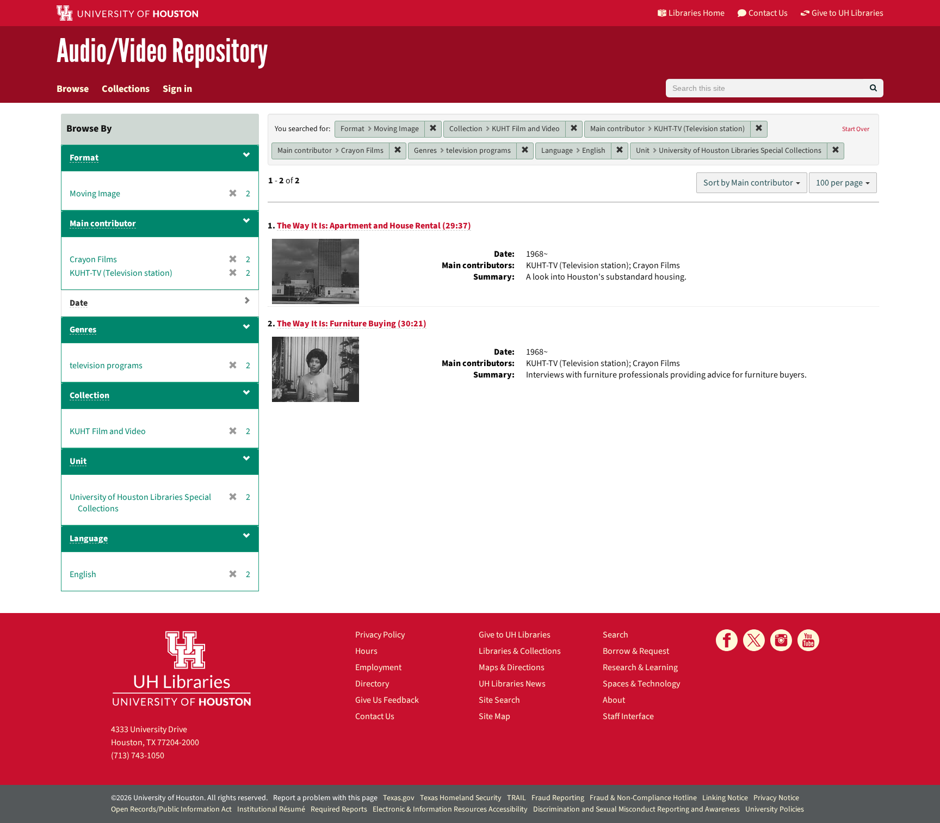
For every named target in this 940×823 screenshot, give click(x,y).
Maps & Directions (512, 667)
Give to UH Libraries (515, 635)
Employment (378, 667)
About (614, 700)
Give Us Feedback (387, 700)
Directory (372, 684)
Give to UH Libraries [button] (847, 13)
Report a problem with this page (325, 798)
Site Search (499, 700)
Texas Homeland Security (461, 798)
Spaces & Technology (641, 684)
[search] (873, 88)
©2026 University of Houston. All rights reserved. (189, 798)
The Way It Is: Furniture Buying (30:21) (351, 324)
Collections (126, 89)
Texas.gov (399, 798)
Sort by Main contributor (749, 183)
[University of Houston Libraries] (181, 668)
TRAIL (516, 798)
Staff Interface (628, 716)
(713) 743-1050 (137, 756)
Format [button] (84, 158)
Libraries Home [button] (697, 13)
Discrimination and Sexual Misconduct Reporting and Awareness (636, 809)
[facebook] (727, 640)
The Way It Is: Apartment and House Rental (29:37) (374, 226)
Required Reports (339, 809)
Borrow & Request (636, 651)
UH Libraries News (512, 684)
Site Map (494, 716)
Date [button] (79, 303)
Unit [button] (78, 461)
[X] (754, 640)
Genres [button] (83, 330)
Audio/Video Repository (162, 51)
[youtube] (808, 640)
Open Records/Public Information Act (171, 809)
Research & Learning (640, 667)
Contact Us (374, 716)
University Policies (774, 809)
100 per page (840, 183)
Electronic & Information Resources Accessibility (450, 809)
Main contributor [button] (103, 224)
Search (615, 635)
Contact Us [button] (768, 13)
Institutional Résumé (271, 809)
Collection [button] (89, 395)
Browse (73, 89)
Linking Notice (725, 798)
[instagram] (781, 640)
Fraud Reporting (557, 798)
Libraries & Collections (520, 651)
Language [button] (89, 538)
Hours (366, 651)
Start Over (855, 129)
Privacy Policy (380, 635)
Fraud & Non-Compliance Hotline (643, 798)
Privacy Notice (776, 798)
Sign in (177, 89)
